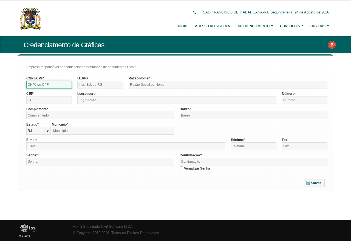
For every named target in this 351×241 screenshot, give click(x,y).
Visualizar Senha (197, 168)
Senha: (31, 155)
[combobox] (38, 131)
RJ (30, 131)
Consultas (290, 26)
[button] (314, 183)
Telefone (237, 140)
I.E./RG (82, 78)
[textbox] (49, 84)
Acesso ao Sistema (212, 26)
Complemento (37, 109)
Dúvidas (317, 26)
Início (182, 26)
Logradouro (86, 94)
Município (59, 124)
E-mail (31, 140)
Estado (31, 124)
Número (288, 94)
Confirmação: (190, 155)
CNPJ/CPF (34, 78)
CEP (29, 94)
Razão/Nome (139, 78)
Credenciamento (254, 26)
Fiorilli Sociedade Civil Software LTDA (103, 227)
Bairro (184, 109)
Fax (285, 140)
